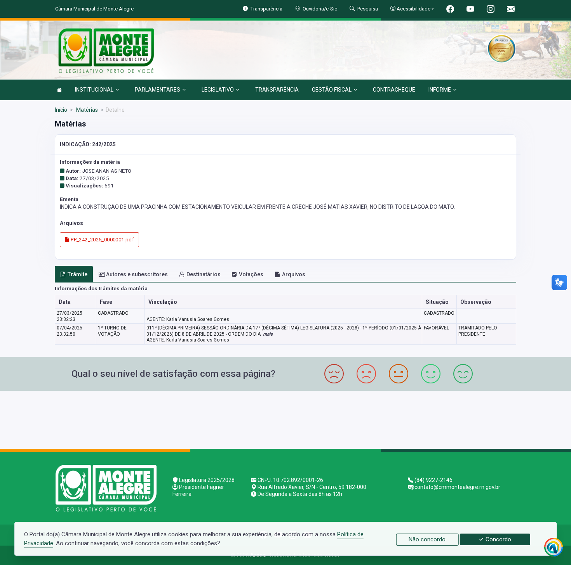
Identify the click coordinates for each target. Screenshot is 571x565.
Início (61, 110)
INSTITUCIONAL (94, 90)
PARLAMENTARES (157, 90)
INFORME (439, 90)
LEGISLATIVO (218, 90)
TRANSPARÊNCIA (277, 90)
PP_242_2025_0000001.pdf (102, 240)
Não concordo (427, 539)
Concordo (497, 539)
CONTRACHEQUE (394, 90)
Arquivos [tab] (293, 274)
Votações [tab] (251, 274)
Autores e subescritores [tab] (137, 274)
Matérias (86, 110)
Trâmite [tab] (77, 274)
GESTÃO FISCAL (332, 90)
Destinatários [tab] (203, 274)
